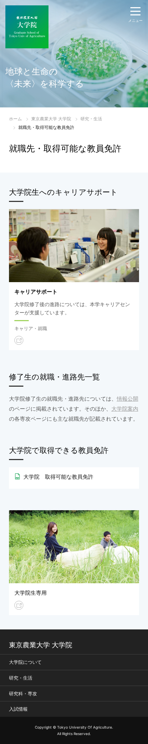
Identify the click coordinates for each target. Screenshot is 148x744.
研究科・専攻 (23, 693)
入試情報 (18, 709)
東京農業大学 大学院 (51, 118)
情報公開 (127, 398)
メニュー (135, 20)
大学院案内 (124, 408)
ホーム (15, 118)
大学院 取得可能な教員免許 (58, 476)
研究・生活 (91, 118)
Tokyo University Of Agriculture (84, 727)
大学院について (25, 662)
